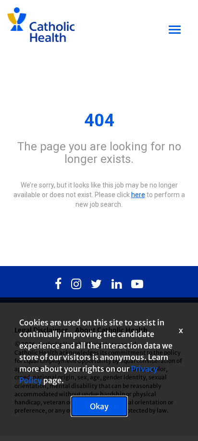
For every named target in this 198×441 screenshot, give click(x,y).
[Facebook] (58, 284)
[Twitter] (96, 284)
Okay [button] (99, 406)
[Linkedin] (116, 284)
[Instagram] (76, 284)
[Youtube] (137, 284)
